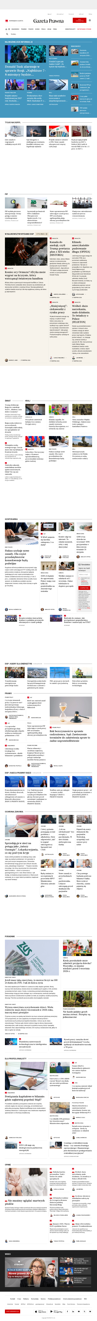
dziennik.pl (60, 14)
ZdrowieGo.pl (49, 1304)
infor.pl (81, 14)
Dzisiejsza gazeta (16, 21)
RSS (85, 1299)
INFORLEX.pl (30, 1304)
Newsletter (58, 1304)
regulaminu (84, 581)
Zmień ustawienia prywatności (72, 1299)
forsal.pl (71, 14)
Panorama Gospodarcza (83, 1304)
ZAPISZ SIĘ (84, 588)
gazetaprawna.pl (40, 1304)
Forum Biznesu (71, 1304)
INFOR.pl (23, 1304)
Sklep (90, 14)
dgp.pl (49, 14)
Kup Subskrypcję (79, 20)
